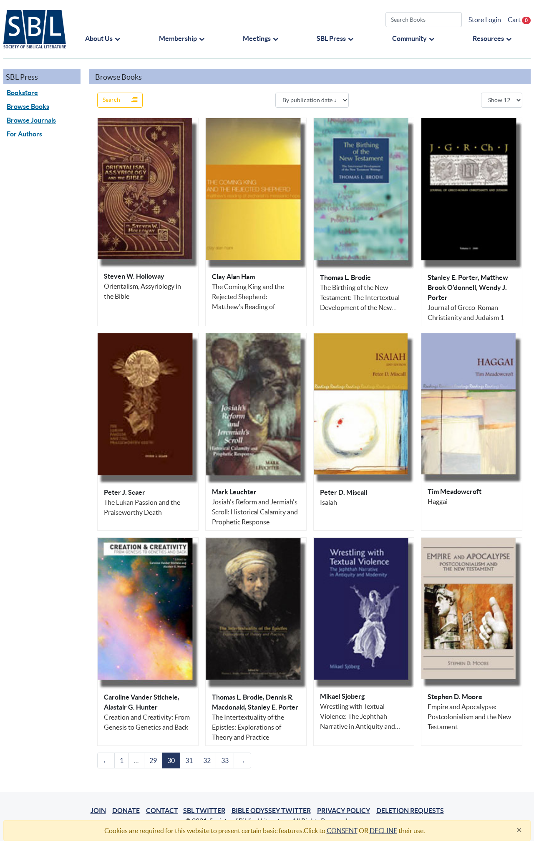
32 (207, 760)
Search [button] (112, 99)
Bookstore (22, 92)
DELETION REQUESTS (410, 810)
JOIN (98, 810)
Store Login (485, 19)
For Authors (24, 134)
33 (225, 760)
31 (189, 760)
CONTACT (162, 810)
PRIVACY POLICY (343, 810)
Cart (518, 19)
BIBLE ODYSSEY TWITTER (271, 810)
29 (153, 760)
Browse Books (28, 106)
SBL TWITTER (204, 810)
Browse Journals (31, 120)
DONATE (126, 810)
